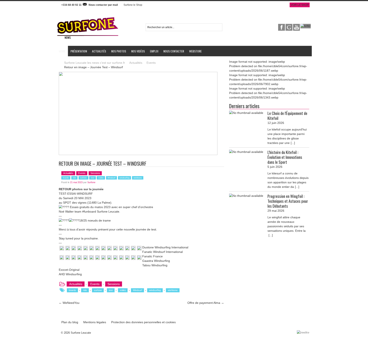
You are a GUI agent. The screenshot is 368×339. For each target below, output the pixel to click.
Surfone (91, 182)
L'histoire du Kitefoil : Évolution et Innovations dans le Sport (284, 157)
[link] (66, 211)
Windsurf (111, 178)
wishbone (138, 178)
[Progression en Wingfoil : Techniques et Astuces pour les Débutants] (246, 196)
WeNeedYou (69, 302)
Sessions (95, 173)
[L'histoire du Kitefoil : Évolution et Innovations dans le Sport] (246, 152)
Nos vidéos (138, 51)
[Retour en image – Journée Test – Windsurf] (138, 74)
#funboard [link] (89, 211)
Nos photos (118, 51)
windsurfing (124, 178)
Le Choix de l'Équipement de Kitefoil (287, 115)
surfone (83, 178)
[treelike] (303, 332)
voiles (101, 178)
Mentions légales (94, 322)
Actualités (99, 51)
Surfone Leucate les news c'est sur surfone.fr (94, 62)
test (92, 178)
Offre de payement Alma (205, 302)
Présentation (78, 51)
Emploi (154, 51)
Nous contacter (173, 51)
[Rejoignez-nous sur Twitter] (305, 26)
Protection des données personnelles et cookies (143, 322)
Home (62, 51)
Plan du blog (69, 322)
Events (151, 62)
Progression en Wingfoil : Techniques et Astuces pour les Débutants (287, 201)
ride (74, 178)
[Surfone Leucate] (87, 17)
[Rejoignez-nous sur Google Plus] (289, 26)
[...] (293, 143)
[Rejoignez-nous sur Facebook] (282, 26)
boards (66, 178)
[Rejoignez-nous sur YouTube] (296, 26)
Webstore (195, 51)
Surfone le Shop (133, 4)
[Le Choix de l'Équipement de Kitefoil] (246, 113)
